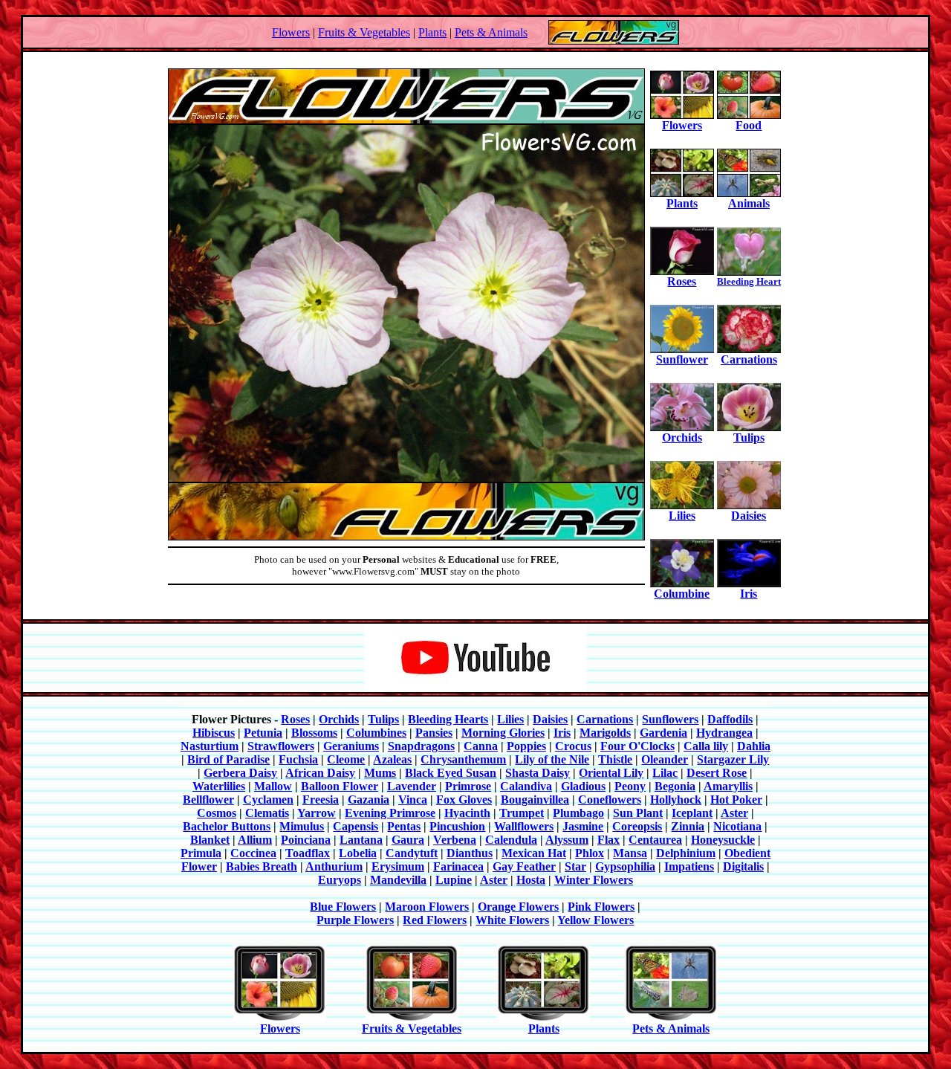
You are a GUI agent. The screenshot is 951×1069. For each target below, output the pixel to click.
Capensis (355, 826)
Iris (748, 593)
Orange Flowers (518, 906)
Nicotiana (737, 826)
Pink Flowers (601, 906)
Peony (630, 786)
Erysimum (397, 866)
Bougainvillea (535, 799)
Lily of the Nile (552, 759)
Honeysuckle (723, 839)
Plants (432, 32)
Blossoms (314, 732)
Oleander (664, 759)
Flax (608, 839)
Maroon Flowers (427, 906)
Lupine (453, 879)
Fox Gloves (464, 799)
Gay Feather (524, 866)
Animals (749, 203)
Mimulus (301, 826)
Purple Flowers (355, 920)
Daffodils (730, 719)
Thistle (615, 759)
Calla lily (706, 746)
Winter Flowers (593, 879)
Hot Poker (736, 799)
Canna (481, 746)
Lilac (665, 772)
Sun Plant (638, 813)
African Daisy (320, 772)
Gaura (408, 839)
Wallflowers (524, 826)
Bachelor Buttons (226, 826)
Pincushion (457, 826)
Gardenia (663, 732)
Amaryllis (728, 786)
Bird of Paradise (228, 759)
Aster (734, 813)
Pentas (404, 826)
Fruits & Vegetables (364, 32)
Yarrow (316, 813)
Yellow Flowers (595, 920)
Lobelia (358, 853)
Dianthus (470, 853)
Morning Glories (503, 732)
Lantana (361, 839)
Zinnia (687, 826)
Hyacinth (467, 813)
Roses (681, 281)
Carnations (749, 359)
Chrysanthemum (463, 759)
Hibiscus (213, 732)
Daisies (748, 515)
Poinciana (306, 839)
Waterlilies (218, 786)
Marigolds (605, 732)
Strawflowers (280, 746)
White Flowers (512, 920)
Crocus (573, 746)
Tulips (749, 437)
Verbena (454, 839)
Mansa (630, 853)
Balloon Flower (339, 786)
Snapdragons (421, 746)
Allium (255, 839)
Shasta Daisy (537, 772)
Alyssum (566, 839)
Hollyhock (675, 799)
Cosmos (216, 813)
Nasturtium (209, 746)
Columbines (376, 732)
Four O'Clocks (637, 746)
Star (575, 866)
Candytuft (412, 853)
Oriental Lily (611, 772)
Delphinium (685, 853)
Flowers (291, 32)
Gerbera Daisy (240, 772)
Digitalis (743, 866)
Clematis (267, 813)
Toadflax (307, 853)
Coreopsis (637, 826)
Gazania (368, 799)
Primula (201, 853)
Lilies (682, 515)
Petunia (263, 732)
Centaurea (655, 839)
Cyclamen (268, 799)
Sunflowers (670, 719)
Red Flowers (435, 920)
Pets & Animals (491, 32)
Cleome (346, 759)
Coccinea (253, 853)
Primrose (468, 786)
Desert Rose (717, 772)
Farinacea (458, 866)
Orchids (682, 437)
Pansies (433, 732)
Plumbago (578, 813)
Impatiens (689, 866)
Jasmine (582, 826)
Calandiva (526, 786)
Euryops (339, 879)
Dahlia (753, 746)
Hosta (530, 879)
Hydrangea (724, 732)
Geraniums (351, 746)
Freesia (320, 799)
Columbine (682, 593)
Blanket (210, 839)
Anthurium (334, 866)
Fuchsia (298, 759)
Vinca (412, 799)
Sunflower (682, 359)
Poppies (526, 746)
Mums (380, 772)
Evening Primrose (390, 813)
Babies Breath (261, 866)
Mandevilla (398, 879)
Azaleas (392, 759)
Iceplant (692, 813)
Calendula (511, 839)
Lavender (411, 786)
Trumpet (521, 813)
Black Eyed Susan (450, 772)
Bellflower (208, 799)
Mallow (273, 786)
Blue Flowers (343, 906)
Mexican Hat (534, 853)
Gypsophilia (625, 866)
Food (749, 125)
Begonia (675, 786)
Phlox (589, 853)
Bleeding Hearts (448, 719)
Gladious (583, 786)
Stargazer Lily (733, 759)
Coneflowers (609, 799)
